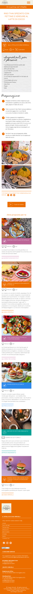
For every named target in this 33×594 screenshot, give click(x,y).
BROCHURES (5, 532)
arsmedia (20, 591)
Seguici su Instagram (7, 543)
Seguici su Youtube (10, 543)
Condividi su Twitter (14, 195)
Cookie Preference (21, 590)
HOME (4, 523)
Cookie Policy (10, 590)
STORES (4, 534)
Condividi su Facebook (11, 195)
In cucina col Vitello (16, 7)
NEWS (4, 536)
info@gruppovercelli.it (8, 563)
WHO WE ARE (6, 525)
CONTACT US (5, 538)
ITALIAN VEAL (5, 527)
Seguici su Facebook (3, 543)
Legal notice (16, 589)
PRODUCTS (5, 529)
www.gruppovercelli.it (8, 582)
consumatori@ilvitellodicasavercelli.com (18, 557)
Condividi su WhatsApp (8, 195)
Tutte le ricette (19, 204)
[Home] (5, 2)
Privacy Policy (25, 589)
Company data (8, 589)
